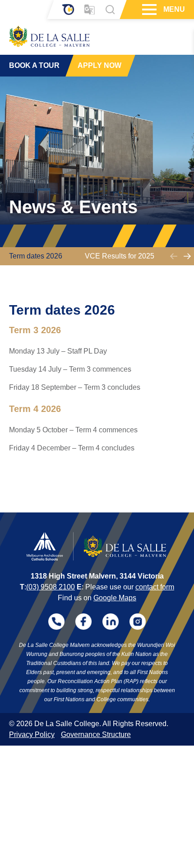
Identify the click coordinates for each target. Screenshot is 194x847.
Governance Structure (96, 734)
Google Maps (114, 598)
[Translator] (89, 10)
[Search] (110, 9)
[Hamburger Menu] (148, 9)
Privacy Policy (32, 734)
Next (187, 256)
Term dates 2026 (35, 256)
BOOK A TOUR (34, 65)
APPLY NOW (99, 65)
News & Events (73, 207)
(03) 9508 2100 (50, 587)
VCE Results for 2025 (119, 256)
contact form (154, 587)
